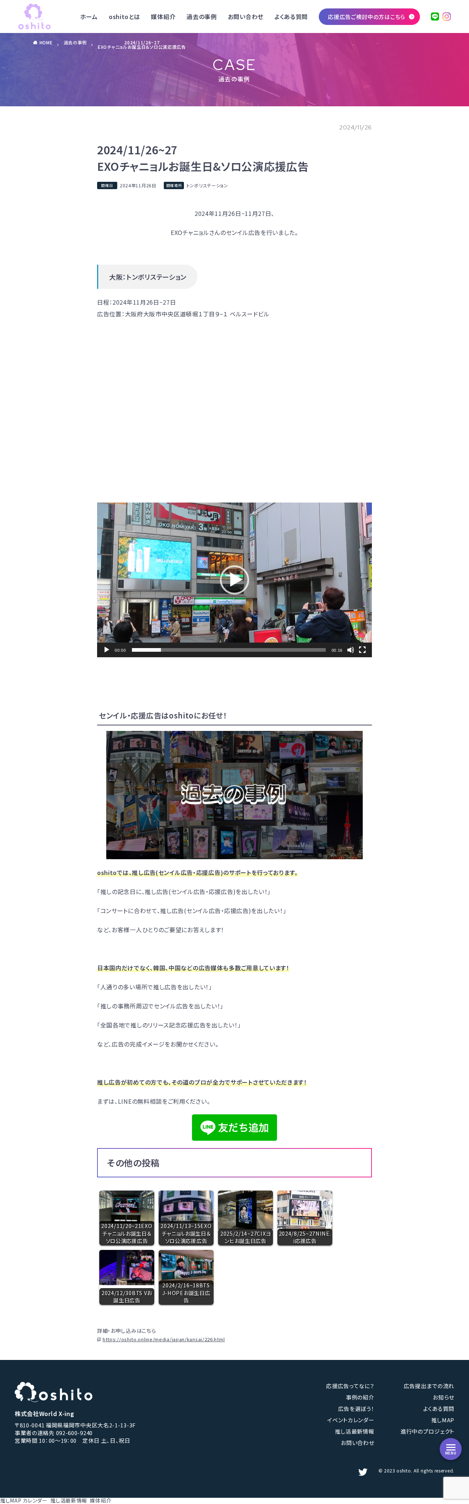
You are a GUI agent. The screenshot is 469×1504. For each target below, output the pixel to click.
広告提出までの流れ (429, 1386)
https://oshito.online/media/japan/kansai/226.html (164, 1339)
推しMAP (443, 1420)
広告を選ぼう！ (356, 1408)
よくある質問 (291, 16)
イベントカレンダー (350, 1420)
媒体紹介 (163, 16)
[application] (234, 580)
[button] (234, 580)
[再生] (106, 650)
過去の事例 (202, 16)
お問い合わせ (245, 16)
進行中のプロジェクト (427, 1431)
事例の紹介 (360, 1397)
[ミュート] (350, 650)
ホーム (89, 16)
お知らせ (443, 1397)
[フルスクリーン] (362, 650)
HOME (46, 42)
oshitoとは (124, 16)
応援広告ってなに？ (350, 1386)
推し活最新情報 (354, 1431)
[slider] (229, 650)
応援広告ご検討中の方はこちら (366, 17)
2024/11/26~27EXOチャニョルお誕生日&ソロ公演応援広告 (142, 44)
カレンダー (35, 1500)
